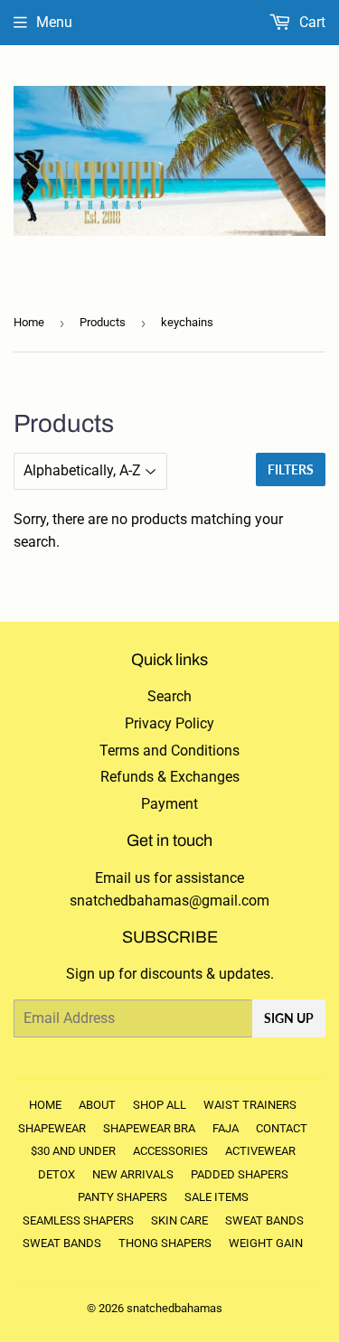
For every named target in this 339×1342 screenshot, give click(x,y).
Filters (291, 469)
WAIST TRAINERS (250, 1105)
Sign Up (289, 1018)
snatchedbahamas (174, 1308)
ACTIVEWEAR (260, 1151)
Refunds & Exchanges (170, 776)
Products (103, 322)
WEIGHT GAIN (266, 1243)
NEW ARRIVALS (133, 1174)
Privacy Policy (169, 723)
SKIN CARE (179, 1220)
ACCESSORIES (170, 1151)
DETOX (56, 1174)
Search (169, 696)
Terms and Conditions (169, 750)
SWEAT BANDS (264, 1220)
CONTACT (281, 1128)
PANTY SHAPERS (122, 1197)
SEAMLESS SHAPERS (78, 1220)
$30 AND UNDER (73, 1151)
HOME (45, 1105)
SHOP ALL (159, 1105)
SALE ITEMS (216, 1197)
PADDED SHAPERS (239, 1174)
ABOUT (97, 1105)
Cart (310, 22)
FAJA (225, 1128)
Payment (169, 803)
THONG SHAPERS (165, 1243)
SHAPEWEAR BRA (149, 1128)
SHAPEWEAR (52, 1128)
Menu (54, 22)
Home (29, 322)
